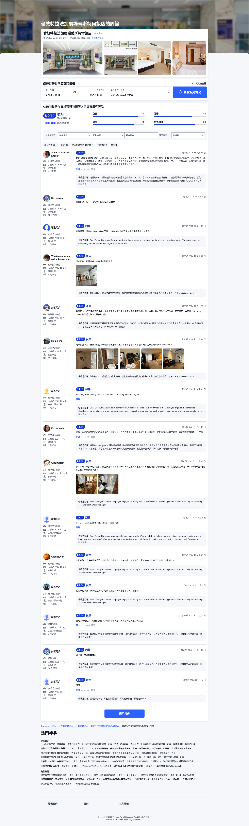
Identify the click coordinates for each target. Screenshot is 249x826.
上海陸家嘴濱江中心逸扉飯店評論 (148, 779)
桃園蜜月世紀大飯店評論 (52, 779)
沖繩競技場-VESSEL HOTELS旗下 (96, 766)
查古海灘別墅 (118, 761)
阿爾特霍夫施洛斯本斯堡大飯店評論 (57, 757)
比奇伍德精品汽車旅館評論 (53, 744)
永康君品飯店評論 (149, 753)
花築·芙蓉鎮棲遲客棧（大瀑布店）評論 (82, 779)
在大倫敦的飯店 (66, 726)
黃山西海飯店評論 (79, 753)
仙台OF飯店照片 (173, 779)
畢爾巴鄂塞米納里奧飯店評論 (125, 753)
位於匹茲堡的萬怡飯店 (128, 775)
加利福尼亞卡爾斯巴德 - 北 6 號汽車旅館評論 (87, 748)
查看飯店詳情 (97, 38)
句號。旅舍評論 (121, 744)
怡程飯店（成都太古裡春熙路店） (56, 761)
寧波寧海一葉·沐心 (69, 766)
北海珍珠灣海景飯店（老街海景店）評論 (151, 748)
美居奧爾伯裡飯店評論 (120, 748)
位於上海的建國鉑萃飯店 (105, 775)
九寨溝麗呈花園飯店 (50, 766)
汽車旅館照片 (189, 779)
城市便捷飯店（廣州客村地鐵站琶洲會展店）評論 (89, 744)
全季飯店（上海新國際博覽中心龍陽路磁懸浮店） (173, 761)
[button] (229, 4)
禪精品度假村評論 (167, 753)
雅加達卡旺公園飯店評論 (184, 744)
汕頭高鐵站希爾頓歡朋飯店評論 (117, 779)
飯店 (54, 726)
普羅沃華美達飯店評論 (100, 753)
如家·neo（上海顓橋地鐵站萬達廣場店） (164, 766)
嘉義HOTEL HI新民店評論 (182, 775)
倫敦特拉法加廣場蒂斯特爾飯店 (105, 726)
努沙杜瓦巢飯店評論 (85, 757)
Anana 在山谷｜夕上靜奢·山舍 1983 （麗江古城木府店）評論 (156, 757)
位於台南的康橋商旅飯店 (80, 775)
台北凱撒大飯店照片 (64, 783)
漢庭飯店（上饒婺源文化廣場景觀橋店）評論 (151, 744)
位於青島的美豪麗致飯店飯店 (54, 775)
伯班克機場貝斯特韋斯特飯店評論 (111, 757)
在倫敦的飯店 (82, 726)
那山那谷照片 (47, 783)
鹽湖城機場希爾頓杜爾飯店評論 (55, 753)
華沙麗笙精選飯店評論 (181, 748)
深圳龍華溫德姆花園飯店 (138, 761)
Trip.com (45, 726)
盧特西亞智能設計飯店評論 (53, 748)
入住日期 (50, 90)
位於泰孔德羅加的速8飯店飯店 (154, 775)
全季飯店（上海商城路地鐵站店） (129, 766)
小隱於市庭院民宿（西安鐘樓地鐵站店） (91, 761)
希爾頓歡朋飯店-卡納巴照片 (88, 783)
